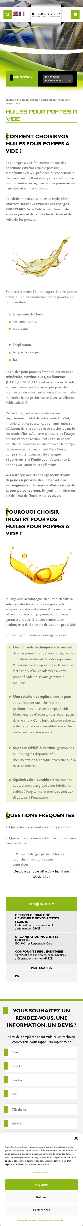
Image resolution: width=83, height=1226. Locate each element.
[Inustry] (46, 14)
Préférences (41, 1209)
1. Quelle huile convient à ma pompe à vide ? (38, 826)
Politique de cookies (27, 1220)
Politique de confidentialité (51, 1220)
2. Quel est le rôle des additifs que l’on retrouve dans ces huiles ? (41, 840)
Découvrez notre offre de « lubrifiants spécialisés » (41, 873)
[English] (16, 12)
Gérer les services (40, 1172)
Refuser (41, 1197)
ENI (17, 976)
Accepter (41, 1184)
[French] (22, 12)
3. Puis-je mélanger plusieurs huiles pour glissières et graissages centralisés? (38, 859)
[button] (76, 1138)
